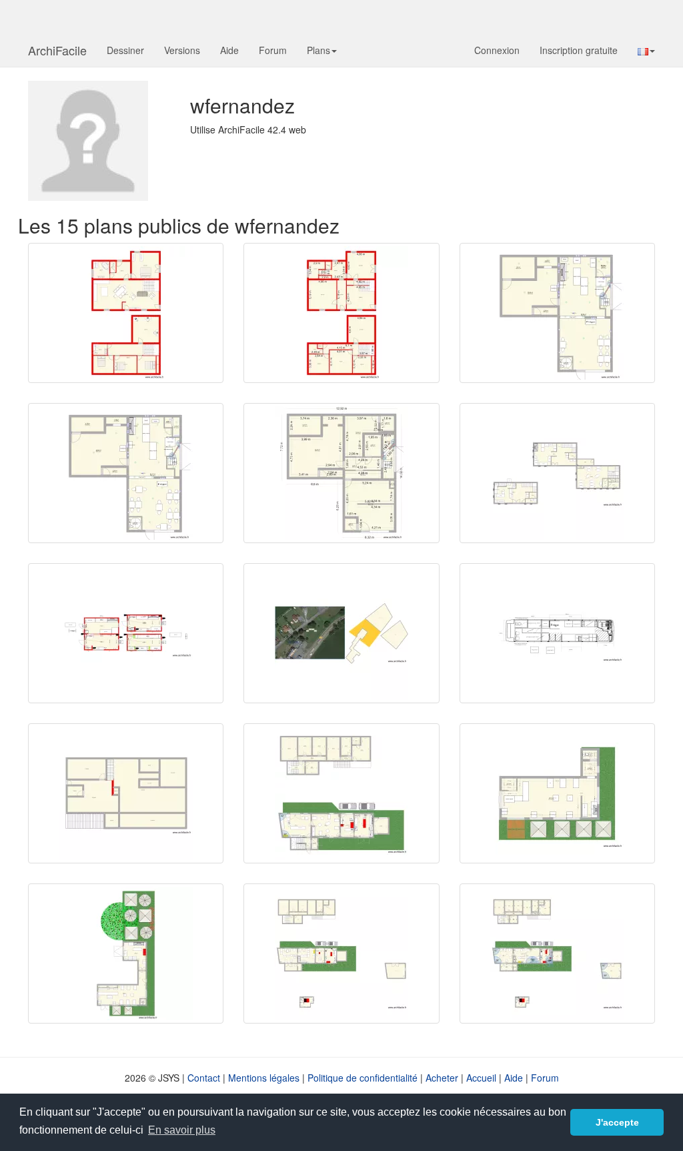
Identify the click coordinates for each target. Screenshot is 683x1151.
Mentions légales (263, 1077)
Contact (203, 1077)
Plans (318, 50)
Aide (229, 50)
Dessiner (125, 50)
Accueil (481, 1077)
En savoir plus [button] (181, 1130)
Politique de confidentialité (362, 1077)
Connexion (497, 50)
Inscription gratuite (579, 50)
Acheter (442, 1077)
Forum (273, 50)
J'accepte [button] (617, 1122)
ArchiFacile (57, 50)
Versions (182, 50)
